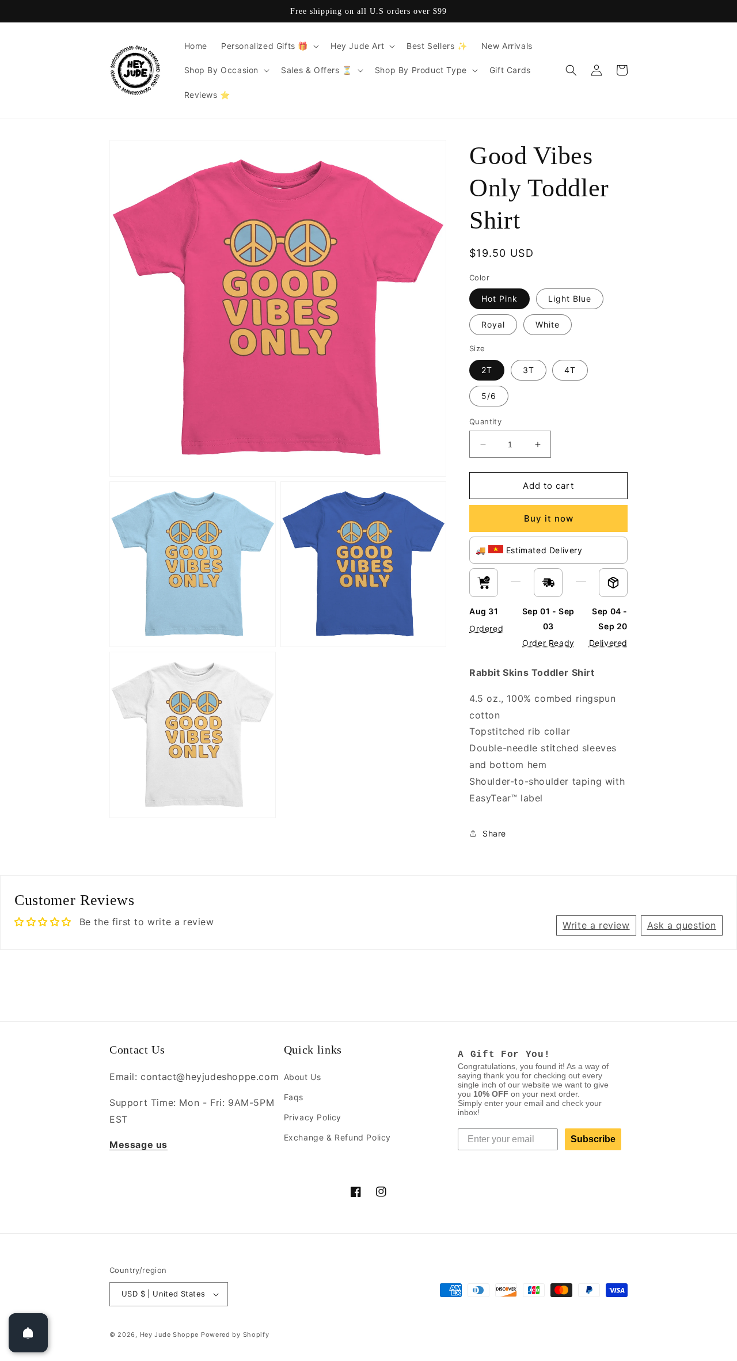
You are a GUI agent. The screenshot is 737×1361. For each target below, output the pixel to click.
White (547, 324)
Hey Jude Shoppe (169, 1334)
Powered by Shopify (235, 1334)
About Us (302, 1077)
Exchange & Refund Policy (337, 1137)
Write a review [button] (596, 925)
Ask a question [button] (681, 925)
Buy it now (548, 518)
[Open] (28, 1332)
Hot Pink (499, 298)
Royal (493, 324)
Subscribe (593, 1139)
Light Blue (569, 298)
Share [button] (494, 833)
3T (528, 370)
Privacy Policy (312, 1117)
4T (570, 370)
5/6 (488, 396)
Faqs (293, 1097)
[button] (269, 46)
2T (486, 370)
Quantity (485, 421)
